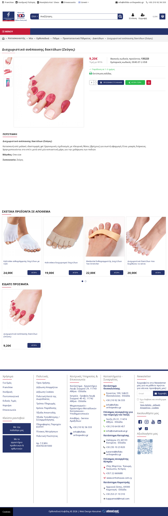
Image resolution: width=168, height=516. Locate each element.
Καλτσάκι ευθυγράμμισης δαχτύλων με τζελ (21, 262)
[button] (82, 281)
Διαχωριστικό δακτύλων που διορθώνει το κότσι (141, 262)
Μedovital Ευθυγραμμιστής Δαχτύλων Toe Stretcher (104, 262)
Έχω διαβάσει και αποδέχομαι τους (153, 403)
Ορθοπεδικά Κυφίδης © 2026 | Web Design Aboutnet (75, 511)
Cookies (6, 511)
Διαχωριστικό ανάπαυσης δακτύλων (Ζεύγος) (20, 335)
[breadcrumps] (3, 38)
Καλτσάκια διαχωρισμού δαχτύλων (61, 262)
